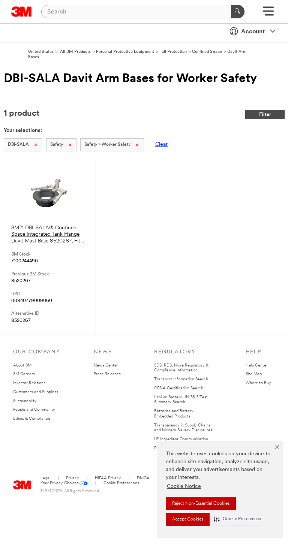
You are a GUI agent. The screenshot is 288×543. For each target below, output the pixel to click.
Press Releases (107, 374)
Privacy (72, 478)
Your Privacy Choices (59, 483)
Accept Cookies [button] (187, 519)
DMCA (143, 478)
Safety (56, 144)
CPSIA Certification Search (178, 388)
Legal (45, 478)
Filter (265, 114)
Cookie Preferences (121, 483)
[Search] (237, 11)
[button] (237, 519)
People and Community (34, 410)
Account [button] (253, 32)
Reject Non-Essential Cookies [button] (201, 503)
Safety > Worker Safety (107, 144)
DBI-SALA (18, 144)
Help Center (257, 365)
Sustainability (25, 401)
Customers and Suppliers (35, 392)
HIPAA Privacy (108, 478)
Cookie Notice (184, 486)
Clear (161, 144)
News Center (106, 365)
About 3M (22, 365)
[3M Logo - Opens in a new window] (21, 11)
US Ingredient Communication (181, 439)
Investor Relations (29, 383)
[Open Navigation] (268, 13)
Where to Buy (258, 383)
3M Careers (24, 374)
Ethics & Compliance (31, 419)
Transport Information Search (181, 379)
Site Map (254, 374)
